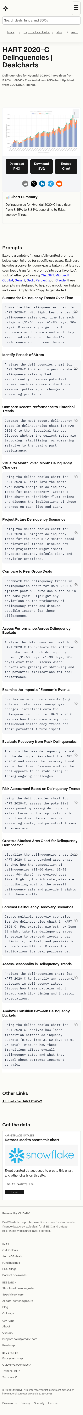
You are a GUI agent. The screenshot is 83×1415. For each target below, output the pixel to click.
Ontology (8, 1313)
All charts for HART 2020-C (22, 1101)
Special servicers (13, 1294)
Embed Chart (66, 166)
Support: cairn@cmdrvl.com (19, 1339)
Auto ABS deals (12, 1256)
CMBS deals (10, 1250)
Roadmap (8, 1345)
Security (39, 1403)
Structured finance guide (18, 1288)
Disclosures (9, 1403)
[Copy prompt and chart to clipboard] (76, 311)
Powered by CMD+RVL (16, 1213)
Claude (60, 280)
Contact (7, 1333)
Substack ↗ (9, 1377)
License (53, 1403)
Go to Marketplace (20, 1184)
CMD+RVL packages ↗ (16, 1364)
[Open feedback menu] (76, 113)
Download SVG (41, 166)
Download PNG (16, 166)
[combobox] (41, 20)
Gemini (20, 280)
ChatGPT (47, 275)
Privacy (25, 1403)
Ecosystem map (12, 1358)
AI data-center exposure (17, 1301)
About (6, 1326)
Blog (5, 1307)
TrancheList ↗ (11, 1371)
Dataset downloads (14, 1275)
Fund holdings (11, 1263)
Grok (30, 280)
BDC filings (9, 1269)
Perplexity (43, 280)
